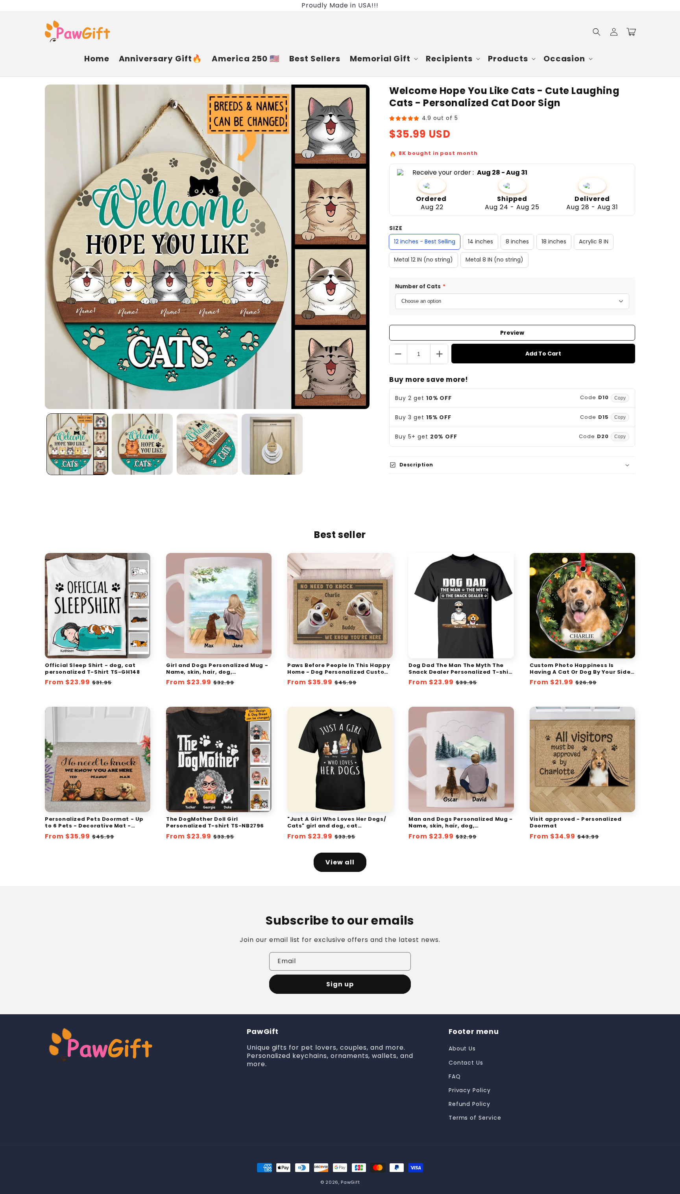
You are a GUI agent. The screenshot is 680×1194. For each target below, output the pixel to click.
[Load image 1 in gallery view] (77, 444)
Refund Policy (469, 1104)
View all (340, 862)
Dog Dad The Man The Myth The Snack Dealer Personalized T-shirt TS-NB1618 (461, 669)
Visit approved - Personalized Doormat (575, 822)
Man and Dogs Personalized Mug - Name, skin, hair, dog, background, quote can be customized (460, 822)
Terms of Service (475, 1118)
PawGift (350, 1182)
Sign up (340, 984)
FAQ (455, 1076)
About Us (462, 1048)
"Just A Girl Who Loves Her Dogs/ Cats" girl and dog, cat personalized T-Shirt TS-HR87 (336, 822)
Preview (512, 333)
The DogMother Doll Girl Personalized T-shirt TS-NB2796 (215, 822)
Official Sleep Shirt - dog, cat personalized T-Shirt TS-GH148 (92, 669)
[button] (383, 58)
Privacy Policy (470, 1090)
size (396, 228)
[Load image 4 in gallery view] (272, 444)
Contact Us (466, 1063)
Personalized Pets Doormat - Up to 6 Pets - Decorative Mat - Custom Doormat (94, 822)
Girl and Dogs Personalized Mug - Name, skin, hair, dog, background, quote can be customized (217, 669)
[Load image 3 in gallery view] (207, 444)
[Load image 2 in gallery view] (142, 444)
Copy (620, 398)
